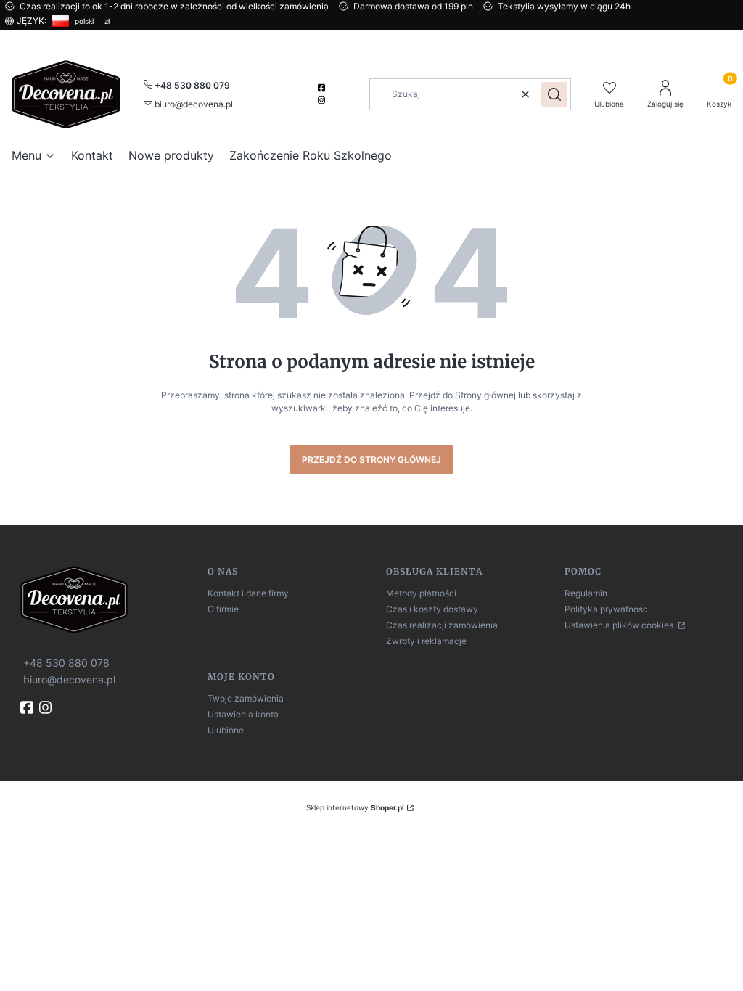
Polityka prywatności (607, 609)
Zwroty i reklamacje (426, 641)
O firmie (223, 609)
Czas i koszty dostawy (432, 609)
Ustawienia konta (243, 714)
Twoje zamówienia (246, 698)
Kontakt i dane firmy (248, 593)
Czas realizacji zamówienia (442, 625)
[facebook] (323, 87)
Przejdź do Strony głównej (371, 459)
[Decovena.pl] (108, 599)
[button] (554, 94)
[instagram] (323, 100)
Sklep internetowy (355, 807)
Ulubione (226, 730)
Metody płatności (421, 593)
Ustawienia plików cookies (620, 625)
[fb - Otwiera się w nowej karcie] (28, 707)
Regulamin (586, 593)
